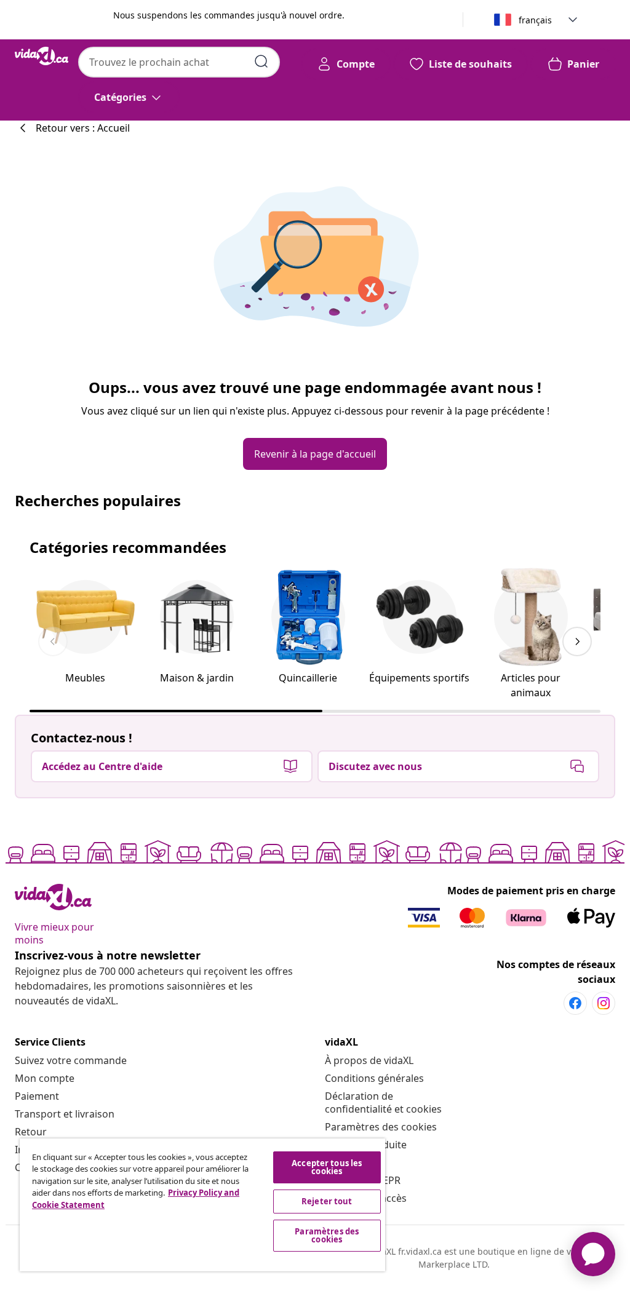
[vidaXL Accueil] (41, 56)
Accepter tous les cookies (327, 1167)
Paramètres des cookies (381, 1127)
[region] (202, 1204)
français (535, 20)
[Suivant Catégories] (577, 641)
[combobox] (179, 62)
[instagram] (603, 1003)
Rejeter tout (327, 1201)
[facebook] (575, 1003)
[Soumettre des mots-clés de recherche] (261, 61)
